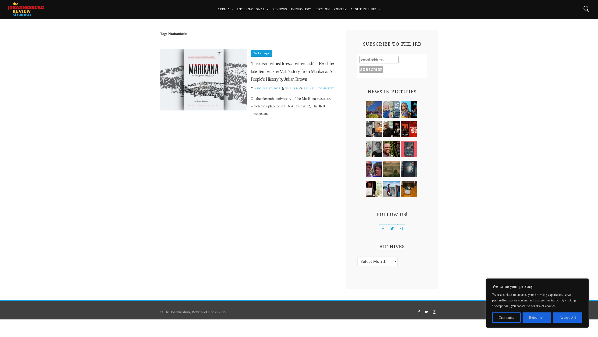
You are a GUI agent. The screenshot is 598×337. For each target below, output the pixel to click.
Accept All (567, 317)
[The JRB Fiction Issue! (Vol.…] (374, 109)
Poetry (340, 9)
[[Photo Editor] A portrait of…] (391, 189)
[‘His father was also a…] (374, 189)
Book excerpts (261, 53)
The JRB (291, 88)
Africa (224, 9)
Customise (506, 317)
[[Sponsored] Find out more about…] (409, 149)
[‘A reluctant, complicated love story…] (391, 109)
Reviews (279, 9)
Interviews (301, 9)
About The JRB (363, 9)
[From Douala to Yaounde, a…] (391, 169)
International (251, 9)
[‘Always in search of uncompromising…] (374, 129)
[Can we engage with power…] (391, 129)
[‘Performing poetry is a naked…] (374, 149)
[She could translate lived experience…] (374, 169)
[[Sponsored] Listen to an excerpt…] (409, 109)
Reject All (537, 317)
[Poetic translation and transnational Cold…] (409, 169)
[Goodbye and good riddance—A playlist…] (409, 189)
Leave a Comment (319, 88)
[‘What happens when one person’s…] (391, 149)
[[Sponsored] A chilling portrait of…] (409, 129)
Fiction (323, 9)
